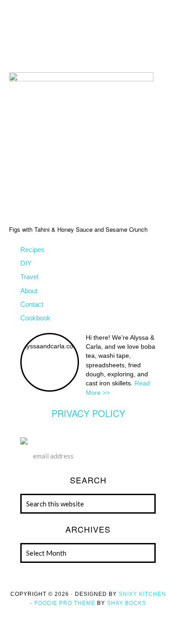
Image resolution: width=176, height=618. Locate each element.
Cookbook (35, 318)
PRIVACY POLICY (88, 413)
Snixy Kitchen (142, 594)
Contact (31, 304)
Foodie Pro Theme (64, 603)
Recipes (32, 249)
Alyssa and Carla (88, 38)
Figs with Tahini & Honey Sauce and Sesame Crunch (78, 229)
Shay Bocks (126, 603)
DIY (26, 263)
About (28, 291)
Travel (29, 277)
